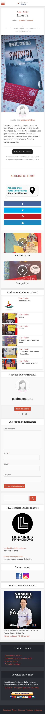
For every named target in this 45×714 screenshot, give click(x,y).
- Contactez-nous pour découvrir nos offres (21, 687)
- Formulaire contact (12, 664)
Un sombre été (24, 300)
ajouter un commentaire (30, 28)
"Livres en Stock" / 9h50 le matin (17, 636)
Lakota (21, 317)
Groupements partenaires (14, 556)
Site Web (7, 475)
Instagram (38, 710)
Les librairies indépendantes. (15, 548)
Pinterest (21, 710)
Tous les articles (22, 409)
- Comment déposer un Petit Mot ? (18, 658)
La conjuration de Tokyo (28, 363)
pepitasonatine (25, 31)
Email (7, 464)
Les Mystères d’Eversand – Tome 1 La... (29, 353)
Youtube (29, 710)
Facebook (7, 710)
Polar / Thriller (22, 12)
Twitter (14, 710)
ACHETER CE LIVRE (22, 175)
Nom (6, 453)
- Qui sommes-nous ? (12, 655)
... (22, 26)
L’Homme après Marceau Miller (29, 341)
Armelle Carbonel (26, 20)
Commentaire (9, 428)
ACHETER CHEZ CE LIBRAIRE (22, 152)
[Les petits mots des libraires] (22, 3)
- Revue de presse (11, 661)
